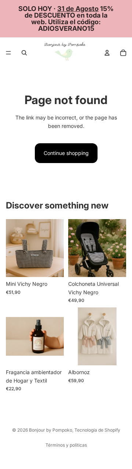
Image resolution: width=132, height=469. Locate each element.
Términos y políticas (66, 445)
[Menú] (8, 52)
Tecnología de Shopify (97, 430)
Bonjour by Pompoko (50, 430)
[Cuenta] (107, 53)
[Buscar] (24, 53)
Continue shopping (66, 153)
